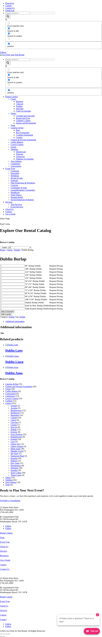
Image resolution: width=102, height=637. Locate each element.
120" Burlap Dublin (33, 275)
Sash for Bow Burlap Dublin (37, 305)
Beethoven (15, 413)
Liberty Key (16, 444)
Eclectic (14, 432)
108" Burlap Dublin (33, 269)
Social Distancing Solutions (22, 200)
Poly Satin (15, 463)
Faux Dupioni (16, 434)
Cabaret (14, 418)
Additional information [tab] (14, 321)
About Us (9, 209)
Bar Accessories (22, 132)
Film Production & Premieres (23, 183)
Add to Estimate (7, 312)
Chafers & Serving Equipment (23, 140)
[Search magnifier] (7, 17)
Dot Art (14, 427)
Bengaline (15, 415)
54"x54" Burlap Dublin (35, 281)
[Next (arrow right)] (4, 636)
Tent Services (16, 204)
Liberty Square (17, 446)
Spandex (14, 470)
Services (8, 202)
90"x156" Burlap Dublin (35, 296)
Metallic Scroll (17, 451)
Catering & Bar (17, 128)
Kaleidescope (16, 437)
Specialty (20, 109)
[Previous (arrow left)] (1, 636)
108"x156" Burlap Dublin (36, 299)
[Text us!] (92, 631)
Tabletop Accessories (25, 159)
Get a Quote (10, 214)
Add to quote (6, 314)
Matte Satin (15, 449)
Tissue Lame (16, 475)
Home (2, 250)
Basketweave (16, 410)
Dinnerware (21, 152)
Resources (9, 3)
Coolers (19, 137)
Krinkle (14, 439)
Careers (8, 6)
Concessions (16, 166)
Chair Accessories (23, 111)
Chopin (14, 425)
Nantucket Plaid (17, 456)
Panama (14, 458)
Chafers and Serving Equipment (18, 386)
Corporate (15, 171)
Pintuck (14, 461)
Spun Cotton (16, 473)
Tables (13, 113)
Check (13, 420)
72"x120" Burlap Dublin (35, 290)
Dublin (17, 250)
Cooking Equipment (24, 135)
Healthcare (15, 192)
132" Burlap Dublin (33, 278)
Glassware (20, 156)
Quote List (9, 10)
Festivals (14, 180)
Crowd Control (17, 144)
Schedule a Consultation (10, 500)
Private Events (17, 178)
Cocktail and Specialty (25, 116)
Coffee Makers (17, 142)
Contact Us (10, 8)
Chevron (14, 422)
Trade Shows (16, 195)
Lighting (8, 401)
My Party (14, 453)
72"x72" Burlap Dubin (34, 284)
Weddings (15, 176)
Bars (18, 130)
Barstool (19, 101)
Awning (14, 408)
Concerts (14, 185)
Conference (15, 164)
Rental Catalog (11, 97)
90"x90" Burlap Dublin (35, 287)
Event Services (17, 207)
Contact (8, 212)
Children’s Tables (23, 120)
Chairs (13, 99)
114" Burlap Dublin (33, 272)
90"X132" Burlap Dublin (35, 293)
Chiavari (19, 104)
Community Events (19, 188)
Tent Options (16, 161)
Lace (13, 441)
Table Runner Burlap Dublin (37, 309)
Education (15, 173)
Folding (19, 106)
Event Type (10, 168)
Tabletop (14, 149)
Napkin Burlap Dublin (34, 302)
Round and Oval (23, 118)
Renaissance (16, 465)
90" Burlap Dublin (33, 266)
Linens (13, 147)
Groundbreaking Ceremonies (23, 190)
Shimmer (14, 468)
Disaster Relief (17, 197)
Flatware (19, 154)
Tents (13, 125)
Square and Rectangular (26, 123)
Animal (14, 406)
